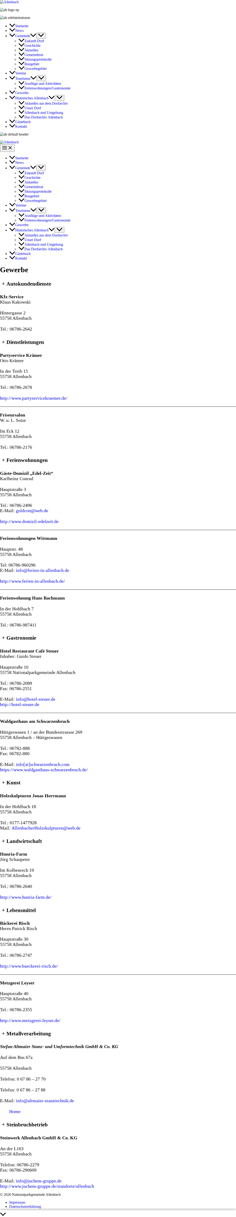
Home (15, 1111)
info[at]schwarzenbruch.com (43, 764)
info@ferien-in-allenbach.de (42, 570)
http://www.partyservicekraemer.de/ (33, 398)
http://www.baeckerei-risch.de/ (29, 966)
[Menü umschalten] (41, 35)
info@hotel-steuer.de (35, 699)
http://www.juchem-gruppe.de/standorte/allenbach (47, 1186)
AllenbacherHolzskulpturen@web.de (46, 827)
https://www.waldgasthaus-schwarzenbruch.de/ (44, 769)
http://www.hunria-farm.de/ (26, 897)
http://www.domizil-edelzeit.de (29, 521)
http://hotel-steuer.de (19, 704)
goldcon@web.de (32, 510)
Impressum (17, 1202)
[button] (33, 36)
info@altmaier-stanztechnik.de (45, 1100)
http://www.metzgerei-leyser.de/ (30, 1020)
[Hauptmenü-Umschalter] (7, 148)
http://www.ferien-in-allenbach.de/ (32, 581)
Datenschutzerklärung (25, 1206)
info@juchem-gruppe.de (39, 1180)
